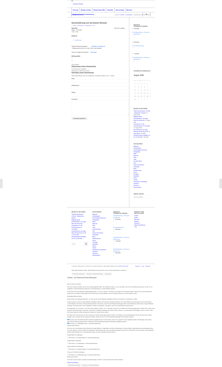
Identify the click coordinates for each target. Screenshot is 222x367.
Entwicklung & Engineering (140, 181)
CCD (135, 163)
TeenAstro (136, 183)
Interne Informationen (139, 165)
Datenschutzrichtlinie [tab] (72, 357)
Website (74, 92)
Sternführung (88, 25)
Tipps (135, 159)
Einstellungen (108, 274)
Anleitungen (136, 166)
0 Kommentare (80, 25)
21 (147, 93)
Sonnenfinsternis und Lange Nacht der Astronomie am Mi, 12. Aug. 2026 (142, 131)
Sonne (135, 172)
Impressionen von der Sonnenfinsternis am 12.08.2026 (77, 227)
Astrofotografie (137, 148)
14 (147, 90)
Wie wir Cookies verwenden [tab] (74, 284)
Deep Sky (136, 155)
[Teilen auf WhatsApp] (73, 58)
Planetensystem (138, 170)
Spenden (136, 221)
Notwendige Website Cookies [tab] (74, 296)
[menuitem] (76, 10)
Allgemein (136, 146)
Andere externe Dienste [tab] (73, 325)
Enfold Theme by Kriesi (123, 266)
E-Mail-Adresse (76, 85)
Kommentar (75, 99)
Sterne (135, 178)
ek (94, 25)
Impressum (137, 223)
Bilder (135, 153)
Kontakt (136, 215)
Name (73, 78)
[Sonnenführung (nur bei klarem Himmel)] (1, 183)
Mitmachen (137, 219)
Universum (136, 185)
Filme (135, 157)
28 (147, 96)
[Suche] (146, 14)
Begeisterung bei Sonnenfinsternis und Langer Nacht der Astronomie (141, 118)
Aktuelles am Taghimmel (98, 46)
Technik (135, 180)
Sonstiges (136, 174)
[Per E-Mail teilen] (73, 60)
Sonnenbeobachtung (139, 46)
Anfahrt (136, 217)
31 (147, 84)
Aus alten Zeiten (138, 161)
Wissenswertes (137, 187)
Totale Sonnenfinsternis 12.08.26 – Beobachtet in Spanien (78, 216)
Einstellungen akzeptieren (78, 274)
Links (135, 227)
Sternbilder (136, 176)
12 (141, 90)
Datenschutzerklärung (139, 225)
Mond (135, 168)
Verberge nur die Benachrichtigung (94, 274)
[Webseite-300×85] (77, 4)
